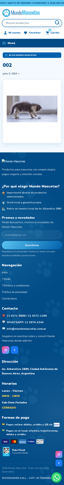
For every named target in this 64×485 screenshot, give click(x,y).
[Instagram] (58, 454)
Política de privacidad (14, 292)
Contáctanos (9, 298)
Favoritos (35, 32)
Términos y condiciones (16, 285)
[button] (56, 477)
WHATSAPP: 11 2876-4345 (25, 322)
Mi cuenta (14, 32)
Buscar (57, 23)
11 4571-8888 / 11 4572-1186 (27, 316)
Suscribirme (32, 245)
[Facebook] (58, 463)
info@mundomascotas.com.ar (26, 329)
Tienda (6, 279)
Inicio (5, 272)
